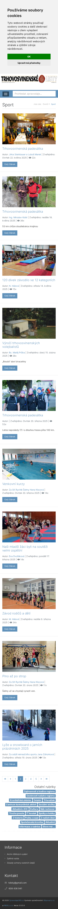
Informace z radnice (29, 826)
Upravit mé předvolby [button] (29, 63)
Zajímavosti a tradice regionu (39, 791)
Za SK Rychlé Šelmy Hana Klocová (26, 489)
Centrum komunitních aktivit (21, 804)
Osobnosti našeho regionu (40, 795)
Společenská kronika (32, 822)
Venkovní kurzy (13, 484)
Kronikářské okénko (20, 800)
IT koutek (31, 813)
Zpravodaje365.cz (16, 900)
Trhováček (49, 800)
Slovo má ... (49, 826)
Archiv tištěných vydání (17, 854)
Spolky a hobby (47, 813)
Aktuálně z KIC (20, 809)
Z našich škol (48, 817)
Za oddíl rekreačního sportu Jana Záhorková (31, 754)
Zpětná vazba (13, 858)
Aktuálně (50, 822)
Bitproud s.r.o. (49, 900)
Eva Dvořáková (16, 556)
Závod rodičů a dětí (16, 613)
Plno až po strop (14, 676)
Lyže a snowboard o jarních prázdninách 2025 (22, 746)
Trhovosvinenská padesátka (22, 148)
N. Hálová (14, 286)
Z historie (18, 817)
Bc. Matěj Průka (17, 352)
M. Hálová (14, 619)
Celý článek (9, 164)
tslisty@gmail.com (17, 882)
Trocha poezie (16, 813)
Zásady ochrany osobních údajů (21, 863)
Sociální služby (47, 804)
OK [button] (29, 56)
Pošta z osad (32, 817)
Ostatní (37, 800)
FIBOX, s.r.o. (8, 905)
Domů (45, 104)
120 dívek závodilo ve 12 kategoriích (28, 280)
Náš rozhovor (47, 809)
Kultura (34, 809)
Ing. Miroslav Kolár (18, 217)
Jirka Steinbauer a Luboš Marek (25, 154)
